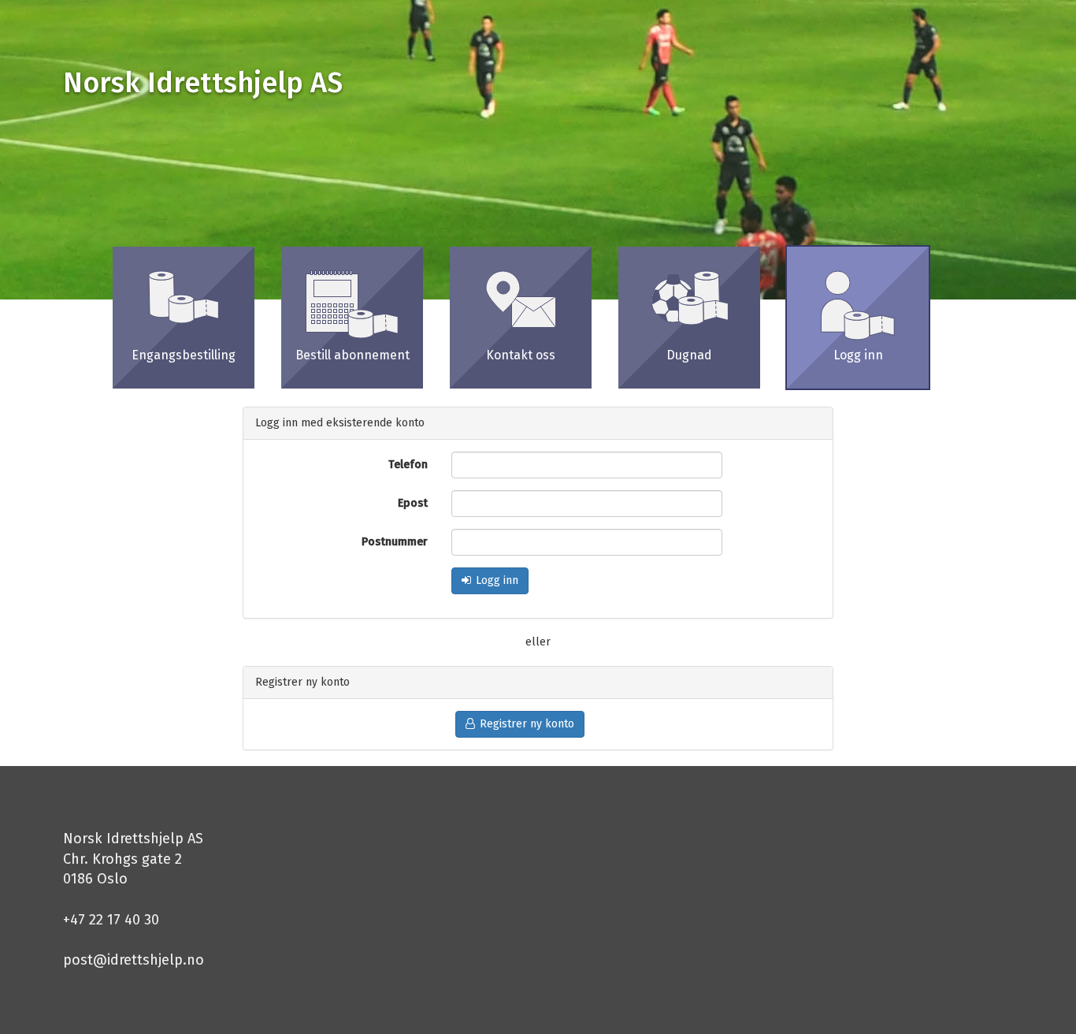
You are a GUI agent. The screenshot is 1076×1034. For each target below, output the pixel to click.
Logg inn (497, 580)
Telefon (408, 464)
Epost (413, 503)
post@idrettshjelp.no (133, 960)
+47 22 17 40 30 (111, 919)
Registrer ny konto (527, 724)
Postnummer (395, 542)
